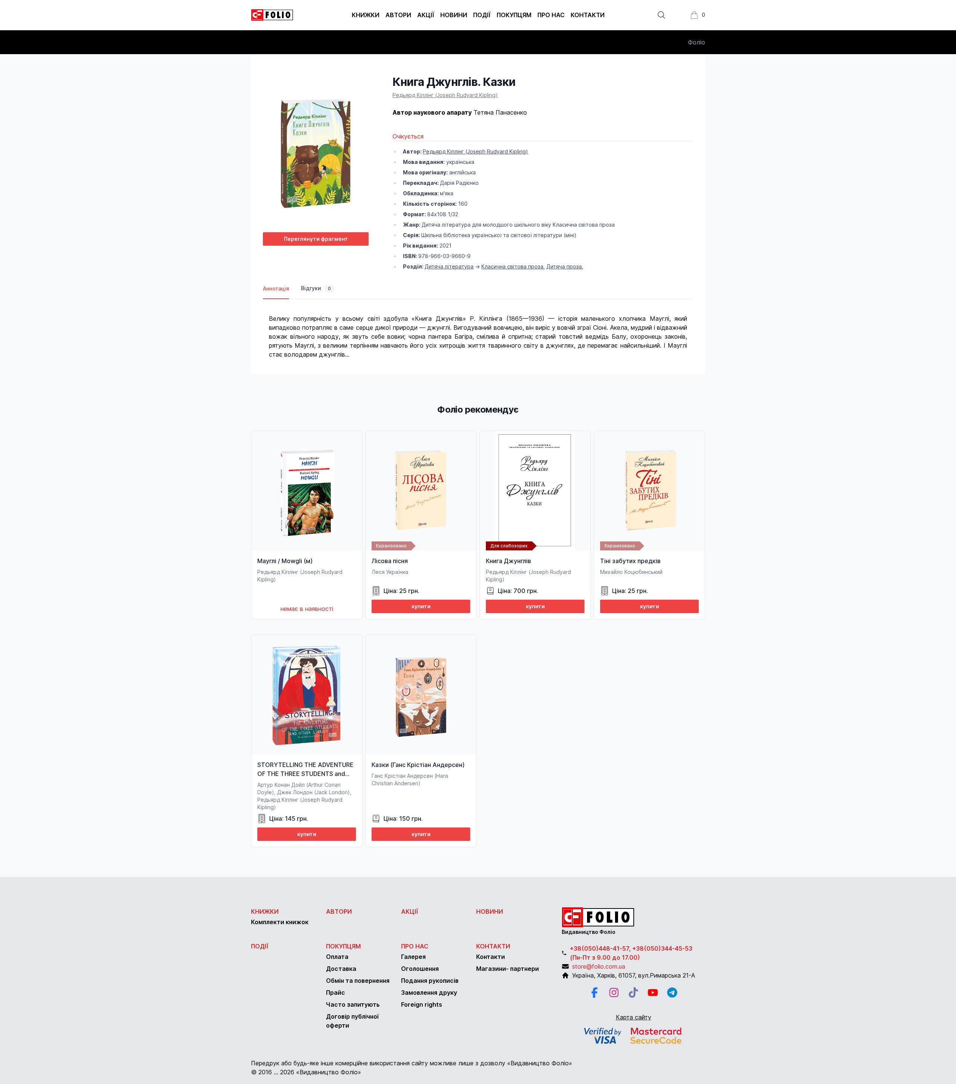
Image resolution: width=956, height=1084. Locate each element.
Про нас (551, 15)
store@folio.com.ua (598, 966)
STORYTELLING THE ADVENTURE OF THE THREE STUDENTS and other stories (305, 773)
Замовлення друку (429, 992)
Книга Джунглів (508, 561)
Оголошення (420, 968)
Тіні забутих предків (630, 561)
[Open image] (316, 150)
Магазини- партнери (507, 968)
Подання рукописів (430, 980)
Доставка (341, 968)
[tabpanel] (478, 329)
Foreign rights (421, 1004)
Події (482, 15)
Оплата (337, 956)
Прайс (335, 992)
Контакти (588, 15)
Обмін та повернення (357, 980)
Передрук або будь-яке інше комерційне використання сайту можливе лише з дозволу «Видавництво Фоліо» (411, 1063)
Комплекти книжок (279, 922)
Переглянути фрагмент (316, 239)
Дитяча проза (564, 266)
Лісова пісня (390, 561)
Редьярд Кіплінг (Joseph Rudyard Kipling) (445, 95)
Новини (453, 15)
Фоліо (696, 42)
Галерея (413, 956)
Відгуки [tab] (316, 288)
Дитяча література (449, 266)
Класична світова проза (512, 266)
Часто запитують (353, 1004)
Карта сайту (633, 1017)
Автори (398, 15)
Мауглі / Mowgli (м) (285, 561)
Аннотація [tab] (276, 288)
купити (421, 606)
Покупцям (514, 15)
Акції (425, 15)
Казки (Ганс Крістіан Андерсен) (418, 764)
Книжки (365, 15)
